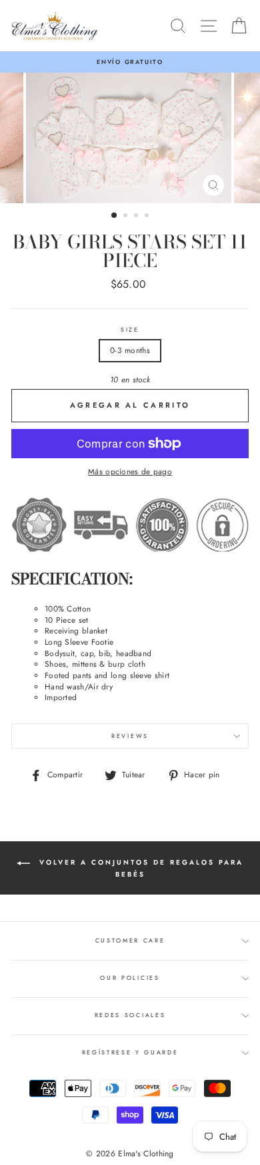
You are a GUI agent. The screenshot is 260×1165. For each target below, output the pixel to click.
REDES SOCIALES (130, 1014)
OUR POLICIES (129, 977)
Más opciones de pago (130, 471)
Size (130, 330)
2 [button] (126, 216)
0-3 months (130, 350)
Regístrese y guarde (130, 1052)
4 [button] (148, 216)
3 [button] (137, 216)
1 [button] (114, 215)
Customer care (130, 940)
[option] (130, 62)
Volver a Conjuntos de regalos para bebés (139, 868)
